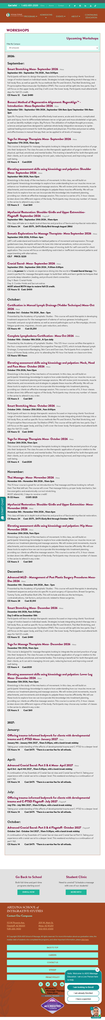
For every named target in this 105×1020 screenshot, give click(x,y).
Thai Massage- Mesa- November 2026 (30, 477)
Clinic (42, 6)
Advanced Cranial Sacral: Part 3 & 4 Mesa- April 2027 (40, 765)
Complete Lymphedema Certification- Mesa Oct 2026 (40, 336)
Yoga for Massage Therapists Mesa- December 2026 (39, 644)
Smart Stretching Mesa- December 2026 (32, 608)
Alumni (51, 6)
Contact (61, 6)
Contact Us (52, 963)
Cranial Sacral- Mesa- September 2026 (31, 263)
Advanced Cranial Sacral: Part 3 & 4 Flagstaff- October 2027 (44, 827)
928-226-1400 (14, 929)
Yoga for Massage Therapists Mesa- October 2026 (37, 439)
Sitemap (52, 970)
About (74, 17)
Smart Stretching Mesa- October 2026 (31, 406)
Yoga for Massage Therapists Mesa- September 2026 (39, 139)
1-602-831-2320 (30, 6)
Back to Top (52, 948)
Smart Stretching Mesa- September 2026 (32, 69)
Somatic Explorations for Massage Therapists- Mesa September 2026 (49, 233)
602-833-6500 (46, 929)
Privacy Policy (52, 977)
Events (60, 17)
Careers (52, 955)
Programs (29, 17)
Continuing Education (91, 16)
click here (84, 940)
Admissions (46, 15)
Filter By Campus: (13, 44)
